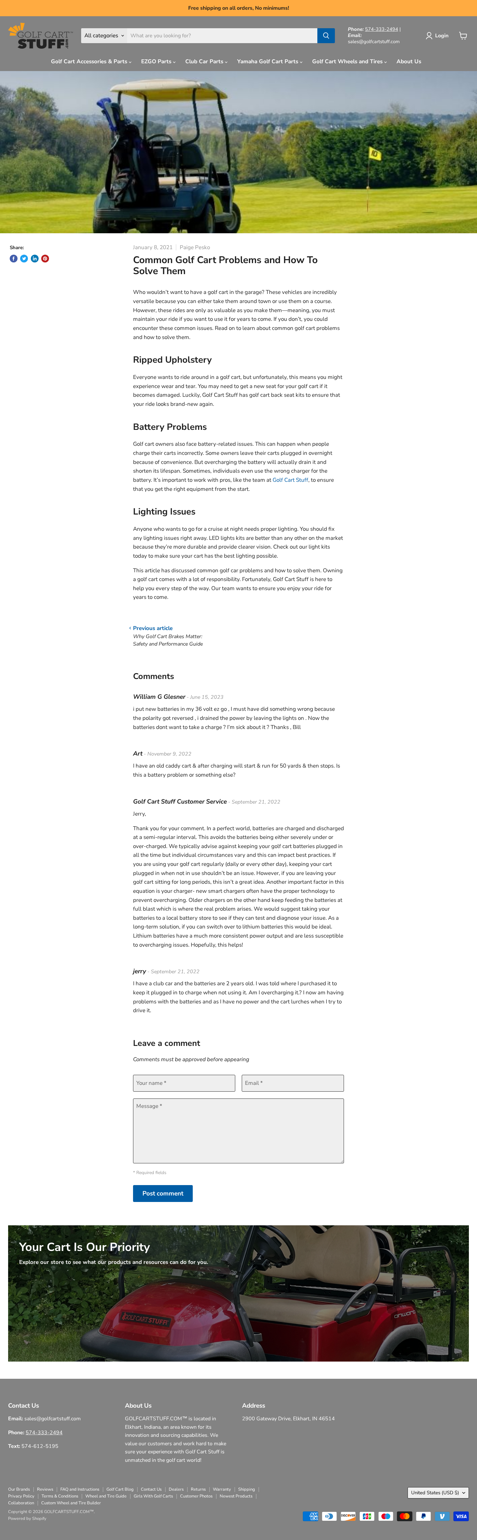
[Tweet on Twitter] (24, 258)
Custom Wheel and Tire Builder (71, 1503)
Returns (198, 1489)
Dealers (176, 1489)
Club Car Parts (205, 61)
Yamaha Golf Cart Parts (268, 61)
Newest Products (236, 1496)
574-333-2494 (381, 29)
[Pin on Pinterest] (45, 258)
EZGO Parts (157, 61)
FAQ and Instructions (79, 1489)
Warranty (222, 1489)
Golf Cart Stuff (290, 480)
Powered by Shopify (27, 1519)
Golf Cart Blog (120, 1489)
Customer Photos (196, 1496)
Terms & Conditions (60, 1496)
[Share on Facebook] (14, 258)
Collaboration (21, 1503)
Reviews (45, 1489)
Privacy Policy (21, 1496)
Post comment (162, 1193)
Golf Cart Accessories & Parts (90, 61)
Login (441, 35)
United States (435, 1492)
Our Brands (19, 1489)
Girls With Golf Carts (153, 1496)
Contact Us (151, 1489)
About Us (409, 61)
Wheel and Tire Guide (106, 1496)
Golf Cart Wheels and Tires (348, 61)
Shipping (246, 1489)
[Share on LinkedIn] (35, 258)
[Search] (326, 35)
